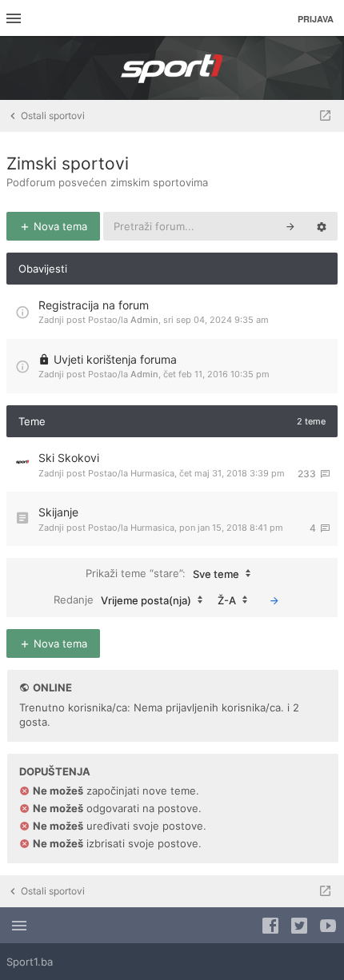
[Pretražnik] (290, 226)
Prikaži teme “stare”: (162, 573)
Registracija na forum (93, 305)
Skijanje (58, 512)
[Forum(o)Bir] (325, 116)
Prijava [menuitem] (316, 19)
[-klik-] (274, 600)
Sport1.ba (29, 961)
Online (52, 687)
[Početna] (172, 68)
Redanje (122, 599)
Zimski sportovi (67, 163)
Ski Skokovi (68, 457)
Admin (144, 319)
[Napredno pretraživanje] (322, 226)
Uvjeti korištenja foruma (115, 359)
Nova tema (58, 226)
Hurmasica (152, 473)
